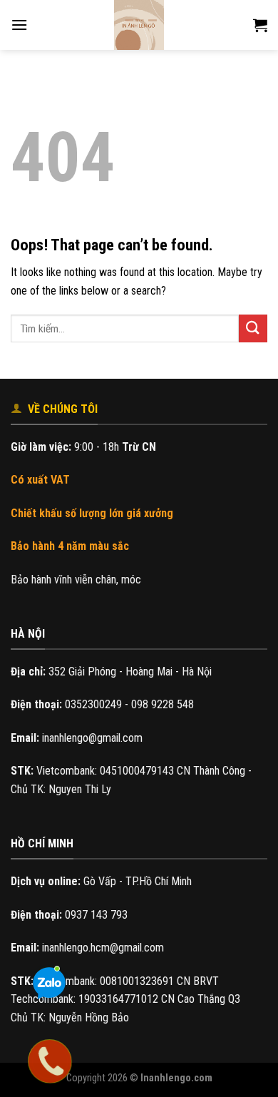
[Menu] (19, 24)
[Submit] (253, 328)
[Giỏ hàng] (260, 25)
